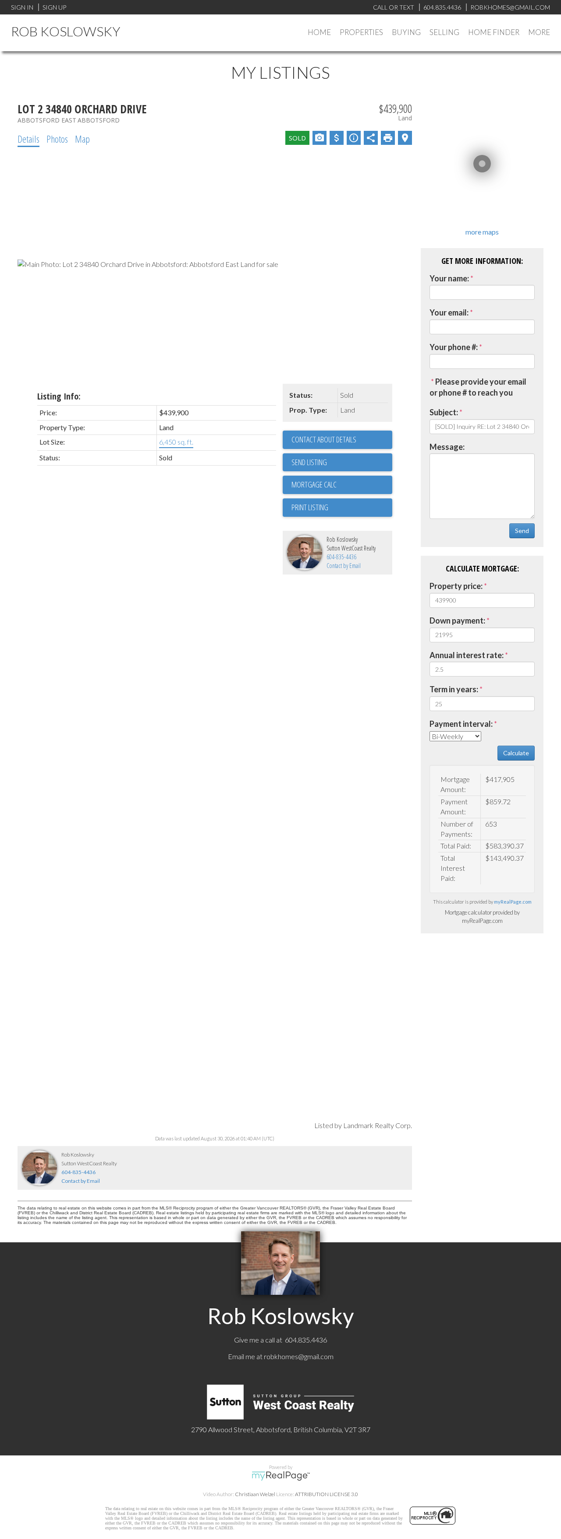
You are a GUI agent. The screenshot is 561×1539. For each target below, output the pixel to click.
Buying (406, 32)
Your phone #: (454, 347)
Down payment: (457, 620)
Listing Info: (59, 396)
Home (319, 32)
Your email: (449, 312)
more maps (482, 232)
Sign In (22, 7)
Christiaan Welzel (255, 1494)
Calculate (516, 753)
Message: (447, 447)
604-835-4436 (341, 557)
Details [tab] (28, 138)
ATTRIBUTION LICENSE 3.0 (326, 1494)
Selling (444, 32)
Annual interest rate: (467, 655)
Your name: (449, 278)
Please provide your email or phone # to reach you (478, 387)
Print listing (309, 507)
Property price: (456, 586)
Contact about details (323, 439)
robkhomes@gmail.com (299, 1356)
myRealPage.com (513, 901)
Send (522, 530)
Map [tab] (82, 138)
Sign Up (54, 7)
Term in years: (454, 689)
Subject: (444, 412)
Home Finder (493, 32)
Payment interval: (461, 724)
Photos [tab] (57, 138)
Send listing (309, 462)
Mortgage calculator (341, 485)
